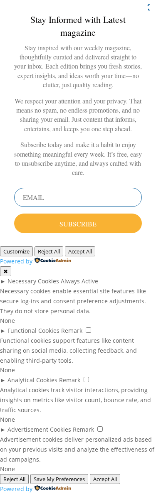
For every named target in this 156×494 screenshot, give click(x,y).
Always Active (79, 281)
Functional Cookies (33, 330)
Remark (71, 330)
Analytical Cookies (32, 380)
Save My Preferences (59, 479)
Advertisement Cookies (39, 429)
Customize (16, 251)
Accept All (80, 251)
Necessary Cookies (33, 281)
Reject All (49, 251)
